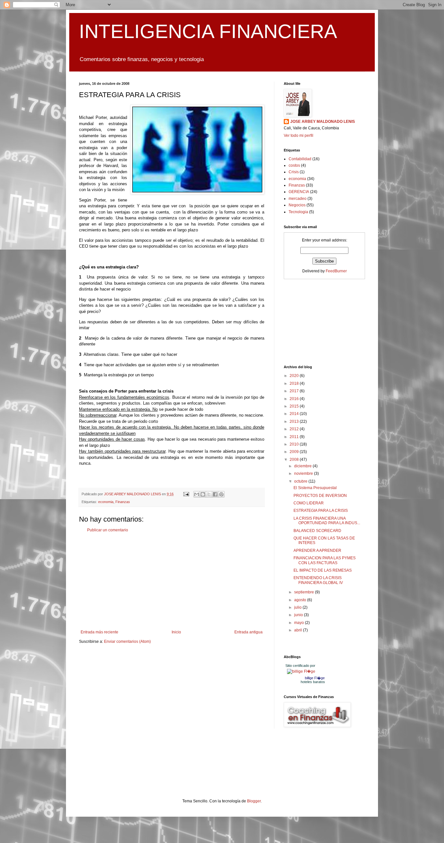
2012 (295, 429)
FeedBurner (336, 271)
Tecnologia (298, 212)
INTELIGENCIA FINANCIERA (208, 31)
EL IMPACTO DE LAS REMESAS (323, 570)
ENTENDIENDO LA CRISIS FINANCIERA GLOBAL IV (318, 580)
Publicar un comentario (107, 530)
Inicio (176, 632)
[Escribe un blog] (203, 494)
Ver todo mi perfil (298, 135)
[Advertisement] (171, 581)
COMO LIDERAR (309, 503)
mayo (299, 622)
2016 (295, 398)
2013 (295, 421)
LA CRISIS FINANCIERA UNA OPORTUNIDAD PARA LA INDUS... (327, 520)
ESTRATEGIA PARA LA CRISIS (321, 510)
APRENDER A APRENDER (317, 550)
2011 (295, 436)
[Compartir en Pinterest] (221, 494)
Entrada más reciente (99, 632)
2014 (295, 413)
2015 (295, 406)
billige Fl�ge (315, 678)
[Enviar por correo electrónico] (196, 494)
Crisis (294, 172)
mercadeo (298, 198)
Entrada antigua (248, 632)
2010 (295, 444)
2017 (295, 391)
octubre (301, 481)
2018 (295, 383)
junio (299, 615)
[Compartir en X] (209, 494)
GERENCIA (299, 191)
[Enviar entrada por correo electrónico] (186, 494)
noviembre (304, 473)
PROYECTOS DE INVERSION (320, 495)
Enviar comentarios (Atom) (127, 641)
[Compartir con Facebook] (215, 494)
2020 (295, 375)
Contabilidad (300, 159)
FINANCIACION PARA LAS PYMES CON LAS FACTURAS (325, 560)
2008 (295, 459)
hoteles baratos (313, 682)
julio (298, 607)
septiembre (304, 592)
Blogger (254, 801)
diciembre (303, 466)
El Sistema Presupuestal (315, 488)
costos (294, 165)
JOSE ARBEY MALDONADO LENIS (322, 121)
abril (298, 630)
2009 (295, 451)
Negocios (297, 205)
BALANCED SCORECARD (317, 530)
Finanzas (122, 502)
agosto (300, 600)
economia (105, 502)
